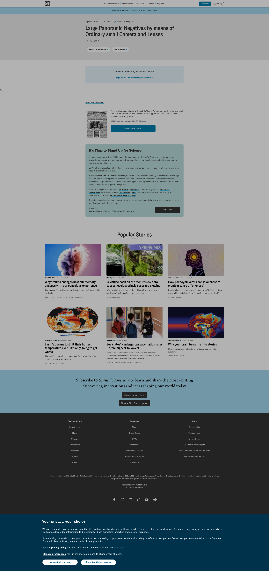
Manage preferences (54, 554)
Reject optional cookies (98, 562)
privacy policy (58, 547)
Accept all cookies (60, 562)
